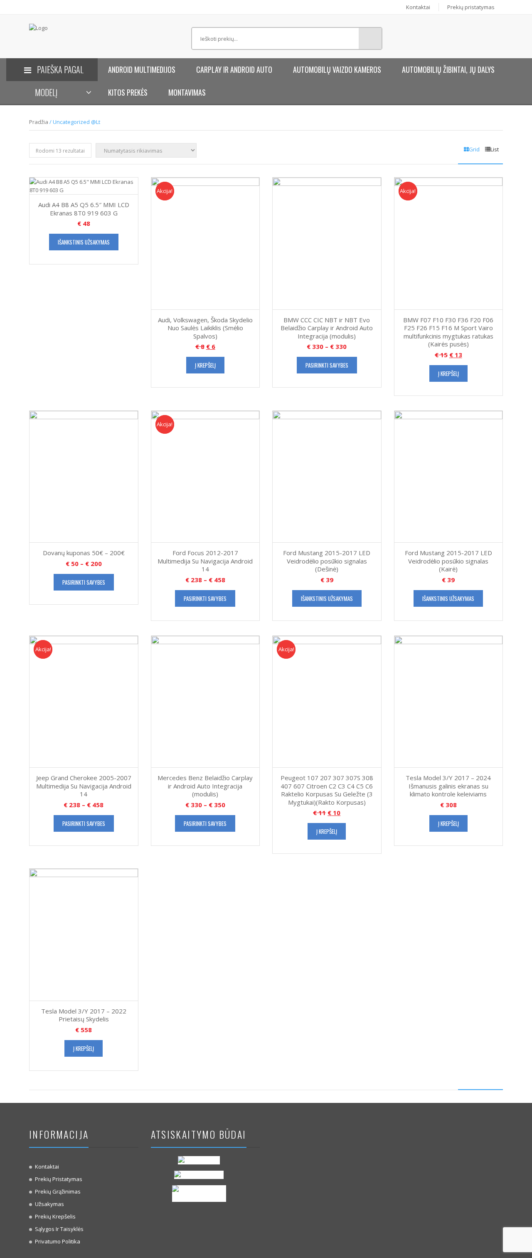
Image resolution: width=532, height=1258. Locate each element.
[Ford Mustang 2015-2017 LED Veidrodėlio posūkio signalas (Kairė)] (448, 475)
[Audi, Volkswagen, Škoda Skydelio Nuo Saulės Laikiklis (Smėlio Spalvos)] (205, 243)
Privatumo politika (57, 1241)
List (494, 149)
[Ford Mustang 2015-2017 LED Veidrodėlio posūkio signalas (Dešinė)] (327, 475)
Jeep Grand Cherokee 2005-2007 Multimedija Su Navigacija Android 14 (83, 786)
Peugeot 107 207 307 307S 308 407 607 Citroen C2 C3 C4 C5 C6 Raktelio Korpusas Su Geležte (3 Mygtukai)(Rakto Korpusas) (327, 790)
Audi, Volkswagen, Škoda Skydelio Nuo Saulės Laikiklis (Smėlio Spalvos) (205, 328)
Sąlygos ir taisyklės (59, 1229)
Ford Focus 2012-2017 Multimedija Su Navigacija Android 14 (205, 561)
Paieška (370, 38)
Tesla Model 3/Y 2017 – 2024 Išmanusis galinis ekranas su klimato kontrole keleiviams (448, 786)
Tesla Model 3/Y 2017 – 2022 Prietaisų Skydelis (83, 1015)
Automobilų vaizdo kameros (337, 69)
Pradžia (38, 122)
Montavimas (187, 92)
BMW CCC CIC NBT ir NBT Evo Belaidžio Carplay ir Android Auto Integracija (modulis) (327, 328)
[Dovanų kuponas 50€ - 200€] (84, 475)
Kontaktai (418, 7)
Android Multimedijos (141, 69)
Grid (474, 149)
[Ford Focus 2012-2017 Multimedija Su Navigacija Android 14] (205, 475)
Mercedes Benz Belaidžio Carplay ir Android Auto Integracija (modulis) (205, 786)
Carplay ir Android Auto (234, 69)
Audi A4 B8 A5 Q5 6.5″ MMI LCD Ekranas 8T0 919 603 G (83, 208)
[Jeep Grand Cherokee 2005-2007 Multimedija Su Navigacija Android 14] (84, 700)
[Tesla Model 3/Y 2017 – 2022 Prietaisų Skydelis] (84, 934)
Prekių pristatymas (471, 7)
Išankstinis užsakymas (84, 242)
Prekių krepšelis (55, 1216)
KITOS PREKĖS (128, 92)
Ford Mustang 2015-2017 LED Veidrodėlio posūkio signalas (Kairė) (448, 561)
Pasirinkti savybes (326, 365)
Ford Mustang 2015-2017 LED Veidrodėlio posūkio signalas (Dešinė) (326, 561)
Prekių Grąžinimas (58, 1191)
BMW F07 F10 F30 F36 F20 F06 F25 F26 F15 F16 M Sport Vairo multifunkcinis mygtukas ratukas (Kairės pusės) (448, 332)
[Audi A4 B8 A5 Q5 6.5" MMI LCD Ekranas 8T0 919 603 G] (84, 185)
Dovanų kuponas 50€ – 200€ (84, 553)
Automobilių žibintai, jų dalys (448, 69)
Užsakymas (49, 1204)
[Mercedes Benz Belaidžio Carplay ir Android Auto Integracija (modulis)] (205, 700)
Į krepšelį (205, 365)
